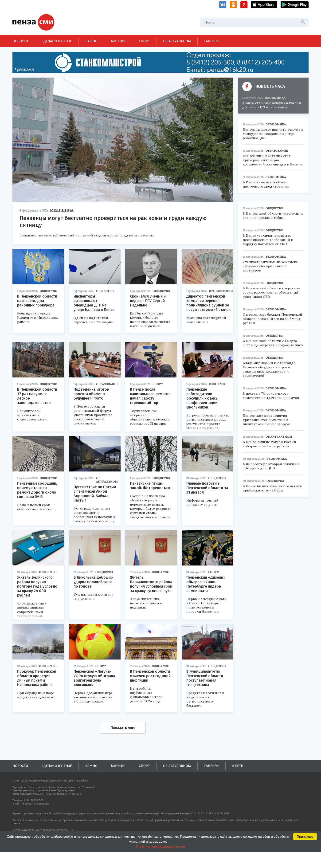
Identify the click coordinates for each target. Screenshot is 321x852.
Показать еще (122, 727)
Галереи (211, 41)
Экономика (275, 97)
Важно (91, 41)
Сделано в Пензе (57, 41)
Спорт (144, 41)
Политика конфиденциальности (160, 846)
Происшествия (222, 291)
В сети (237, 766)
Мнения (118, 41)
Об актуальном (177, 41)
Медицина (61, 210)
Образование (107, 384)
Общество (48, 291)
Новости (20, 41)
